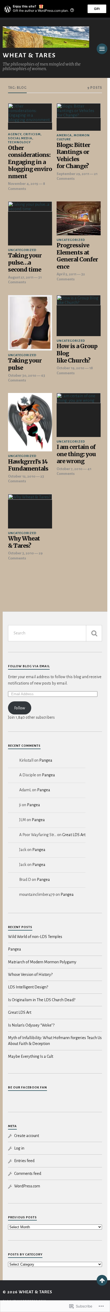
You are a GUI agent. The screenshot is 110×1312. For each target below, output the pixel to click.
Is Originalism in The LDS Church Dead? (41, 1000)
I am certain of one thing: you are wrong (76, 454)
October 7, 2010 (69, 469)
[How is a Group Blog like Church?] (79, 315)
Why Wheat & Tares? (24, 542)
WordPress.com (27, 1186)
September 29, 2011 (73, 174)
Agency (14, 134)
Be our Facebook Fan (27, 1087)
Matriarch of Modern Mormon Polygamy (42, 962)
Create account (26, 1136)
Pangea (45, 760)
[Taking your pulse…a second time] (30, 223)
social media (20, 138)
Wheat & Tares (29, 55)
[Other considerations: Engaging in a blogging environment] (30, 116)
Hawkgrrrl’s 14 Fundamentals (28, 465)
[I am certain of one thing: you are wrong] (79, 415)
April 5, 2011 (66, 274)
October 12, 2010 (22, 476)
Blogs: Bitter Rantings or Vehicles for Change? (73, 156)
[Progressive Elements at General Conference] (79, 218)
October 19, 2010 (70, 368)
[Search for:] (55, 633)
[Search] (94, 633)
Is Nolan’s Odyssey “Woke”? (31, 1025)
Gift (97, 9)
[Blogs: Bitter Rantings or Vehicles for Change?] (79, 117)
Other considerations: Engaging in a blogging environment (30, 162)
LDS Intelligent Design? (28, 987)
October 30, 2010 (22, 375)
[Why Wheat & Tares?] (30, 511)
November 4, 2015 (23, 184)
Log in (19, 1148)
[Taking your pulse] (30, 323)
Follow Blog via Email (29, 666)
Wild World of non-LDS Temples (35, 937)
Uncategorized (22, 250)
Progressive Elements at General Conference (77, 256)
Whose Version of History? (30, 974)
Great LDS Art (73, 835)
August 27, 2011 (20, 277)
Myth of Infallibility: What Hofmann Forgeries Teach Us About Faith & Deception (55, 1041)
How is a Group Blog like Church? (77, 353)
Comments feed (27, 1173)
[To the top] (102, 1280)
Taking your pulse (25, 364)
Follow (19, 708)
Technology (19, 142)
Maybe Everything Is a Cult (30, 1056)
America (64, 135)
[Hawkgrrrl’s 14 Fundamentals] (30, 422)
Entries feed (24, 1161)
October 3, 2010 (21, 553)
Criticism (32, 134)
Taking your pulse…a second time (25, 262)
